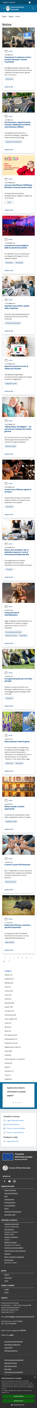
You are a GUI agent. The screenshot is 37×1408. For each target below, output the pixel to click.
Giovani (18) (8, 1007)
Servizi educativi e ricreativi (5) (15, 1059)
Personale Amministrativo (12, 1211)
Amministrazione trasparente (13, 1360)
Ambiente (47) (9, 979)
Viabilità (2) (8, 1079)
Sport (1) (7, 1067)
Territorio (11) (9, 1071)
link (8, 1392)
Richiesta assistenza (10, 1351)
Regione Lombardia (9, 2)
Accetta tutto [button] (18, 1396)
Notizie (10, 51)
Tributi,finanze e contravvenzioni (15, 1251)
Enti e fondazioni (9, 1205)
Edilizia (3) (8, 999)
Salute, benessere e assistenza (14, 1257)
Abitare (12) (8, 975)
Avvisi (6, 1281)
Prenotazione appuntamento (13, 1341)
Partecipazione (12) (11, 1039)
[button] (18, 1405)
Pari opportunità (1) (11, 1035)
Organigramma (9, 1199)
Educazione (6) (9, 1003)
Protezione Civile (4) (11, 1043)
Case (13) (8, 987)
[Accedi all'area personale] (29, 2)
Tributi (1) (8, 1075)
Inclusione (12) (9, 1011)
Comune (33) (9, 991)
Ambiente (7, 1254)
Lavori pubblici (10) (11, 1019)
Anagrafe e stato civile (11, 1224)
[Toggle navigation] (4, 8)
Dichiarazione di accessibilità (13, 1372)
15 (4, 961)
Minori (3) (8, 1031)
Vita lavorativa (9, 1229)
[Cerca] (33, 8)
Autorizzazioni (9, 1260)
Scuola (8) (8, 1055)
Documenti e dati (9, 1215)
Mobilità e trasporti (10, 1242)
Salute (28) (8, 1051)
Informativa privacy (10, 1366)
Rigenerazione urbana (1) (13, 1047)
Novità (11, 16)
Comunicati (8, 1278)
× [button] (35, 1377)
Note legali (7, 1369)
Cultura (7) (8, 995)
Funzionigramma (9, 1202)
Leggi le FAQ (8, 1347)
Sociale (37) (8, 1063)
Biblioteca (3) (9, 983)
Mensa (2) (8, 1027)
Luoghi (6, 1289)
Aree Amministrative (11, 1193)
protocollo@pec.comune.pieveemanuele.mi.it (19, 1317)
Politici (6, 1208)
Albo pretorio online (10, 1363)
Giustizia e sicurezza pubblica (13, 1248)
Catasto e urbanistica (11, 1237)
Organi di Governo (10, 1190)
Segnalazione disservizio (12, 1344)
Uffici (6, 1196)
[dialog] (18, 1391)
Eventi (6, 1292)
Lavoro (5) (8, 1023)
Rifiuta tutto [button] (18, 1401)
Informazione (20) (10, 1015)
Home (4, 16)
